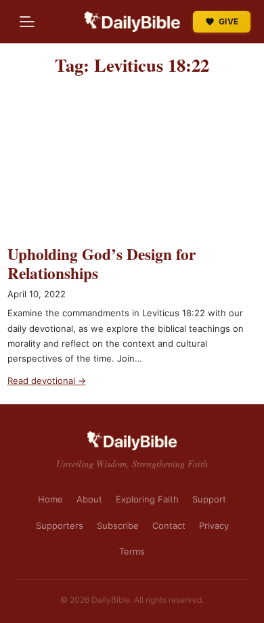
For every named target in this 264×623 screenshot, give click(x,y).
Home (50, 499)
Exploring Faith (147, 499)
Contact (168, 525)
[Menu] (27, 21)
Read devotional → (46, 380)
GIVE (228, 21)
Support (209, 499)
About (89, 499)
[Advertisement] (132, 166)
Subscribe (118, 525)
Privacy (214, 525)
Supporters (59, 525)
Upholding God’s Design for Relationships (101, 263)
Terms (132, 551)
